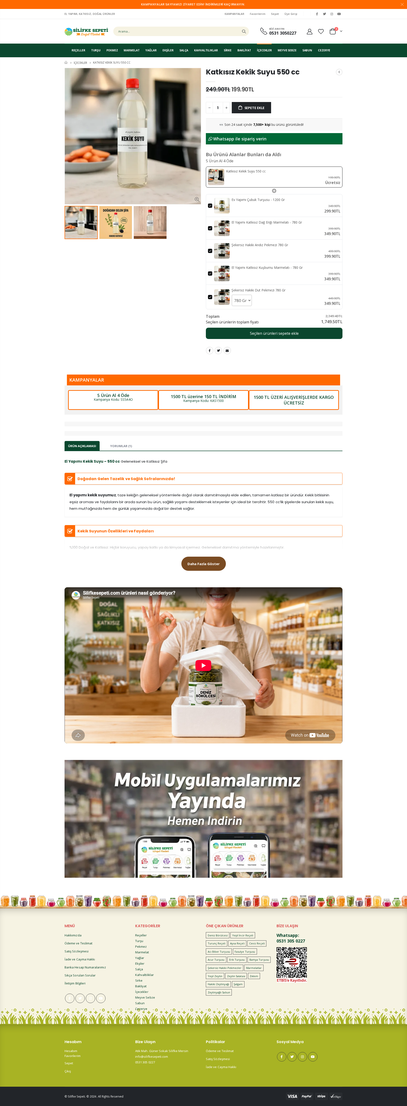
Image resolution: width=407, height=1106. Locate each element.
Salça (139, 969)
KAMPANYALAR (234, 14)
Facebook (209, 350)
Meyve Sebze (145, 997)
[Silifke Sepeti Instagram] (332, 14)
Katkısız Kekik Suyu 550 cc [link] (246, 171)
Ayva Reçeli (237, 943)
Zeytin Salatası (236, 976)
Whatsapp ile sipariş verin (239, 139)
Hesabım (71, 1051)
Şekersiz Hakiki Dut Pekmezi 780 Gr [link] (258, 290)
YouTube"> (339, 14)
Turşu (139, 941)
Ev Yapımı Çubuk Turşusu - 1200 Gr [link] (258, 199)
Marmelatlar (254, 968)
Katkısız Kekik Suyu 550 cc (252, 72)
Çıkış (68, 1071)
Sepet (275, 14)
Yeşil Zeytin (215, 976)
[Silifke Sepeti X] (324, 14)
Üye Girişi (291, 14)
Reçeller (141, 935)
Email (227, 350)
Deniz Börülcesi (218, 935)
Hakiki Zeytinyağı (218, 984)
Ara (244, 31)
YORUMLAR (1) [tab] (121, 446)
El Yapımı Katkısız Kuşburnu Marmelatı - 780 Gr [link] (267, 267)
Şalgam (238, 984)
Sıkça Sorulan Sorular (80, 975)
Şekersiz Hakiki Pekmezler (225, 968)
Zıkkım (254, 976)
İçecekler (80, 63)
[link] (216, 177)
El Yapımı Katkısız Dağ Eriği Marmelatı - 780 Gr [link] (267, 222)
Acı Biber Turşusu (219, 951)
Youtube (101, 998)
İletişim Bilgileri (75, 983)
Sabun (140, 1003)
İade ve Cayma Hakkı (80, 959)
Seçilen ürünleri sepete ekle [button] (274, 333)
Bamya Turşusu (259, 959)
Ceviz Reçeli (257, 943)
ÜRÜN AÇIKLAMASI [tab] (82, 446)
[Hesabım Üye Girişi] (309, 31)
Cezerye (141, 1009)
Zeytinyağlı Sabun (219, 992)
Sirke (138, 980)
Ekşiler (139, 963)
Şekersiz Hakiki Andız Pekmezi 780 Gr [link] (260, 245)
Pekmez (141, 946)
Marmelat (142, 952)
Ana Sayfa (66, 63)
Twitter (218, 350)
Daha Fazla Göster (203, 563)
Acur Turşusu (216, 959)
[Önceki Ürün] (339, 72)
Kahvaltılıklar (144, 975)
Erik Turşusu (237, 959)
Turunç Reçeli (217, 943)
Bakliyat (141, 986)
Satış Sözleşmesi (77, 951)
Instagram (90, 998)
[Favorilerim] (321, 31)
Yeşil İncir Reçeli (242, 935)
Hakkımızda (73, 935)
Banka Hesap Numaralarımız (85, 967)
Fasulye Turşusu (245, 951)
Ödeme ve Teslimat (78, 943)
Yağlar (139, 958)
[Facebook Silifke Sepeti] (317, 14)
